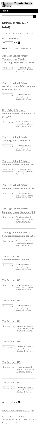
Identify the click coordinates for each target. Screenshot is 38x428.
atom (4, 410)
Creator (16, 48)
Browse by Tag (17, 33)
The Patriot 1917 (11, 362)
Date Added (24, 48)
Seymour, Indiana (21, 70)
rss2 (32, 410)
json (20, 410)
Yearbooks (27, 72)
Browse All (6, 33)
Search (34, 16)
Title (10, 48)
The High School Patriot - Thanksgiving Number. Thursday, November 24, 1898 (18, 59)
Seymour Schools (25, 67)
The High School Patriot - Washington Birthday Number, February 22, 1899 (19, 86)
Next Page (19, 43)
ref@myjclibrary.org (8, 419)
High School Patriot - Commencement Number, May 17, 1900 (18, 113)
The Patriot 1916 (11, 341)
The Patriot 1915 (11, 321)
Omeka (18, 423)
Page (3, 43)
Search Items (29, 33)
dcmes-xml (15, 410)
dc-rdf (8, 410)
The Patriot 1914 (11, 300)
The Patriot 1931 (11, 382)
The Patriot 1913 (11, 280)
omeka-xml (26, 410)
